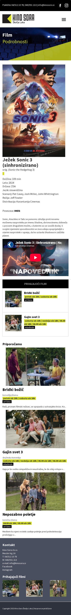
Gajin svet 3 (32, 317)
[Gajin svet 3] (13, 323)
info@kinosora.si (46, 4)
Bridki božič (32, 293)
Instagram (7, 569)
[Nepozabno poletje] (35, 491)
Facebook (7, 566)
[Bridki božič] (13, 299)
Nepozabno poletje (18, 514)
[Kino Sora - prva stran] (17, 18)
